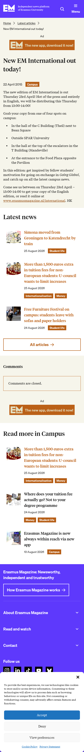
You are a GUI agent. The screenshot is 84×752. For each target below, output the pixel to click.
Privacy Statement (50, 746)
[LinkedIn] (17, 670)
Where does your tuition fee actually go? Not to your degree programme (48, 500)
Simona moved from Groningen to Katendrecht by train (50, 238)
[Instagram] (7, 670)
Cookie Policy (30, 746)
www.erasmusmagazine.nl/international (34, 201)
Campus (32, 84)
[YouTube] (38, 670)
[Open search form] (62, 9)
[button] (78, 677)
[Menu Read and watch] (77, 629)
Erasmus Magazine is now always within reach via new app (49, 539)
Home (7, 23)
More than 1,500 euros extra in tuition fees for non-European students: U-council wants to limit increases (50, 273)
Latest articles (26, 23)
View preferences (42, 738)
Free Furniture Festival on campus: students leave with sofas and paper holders (49, 315)
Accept (42, 715)
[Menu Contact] (77, 645)
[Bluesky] (49, 670)
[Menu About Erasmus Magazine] (77, 612)
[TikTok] (28, 670)
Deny (42, 726)
